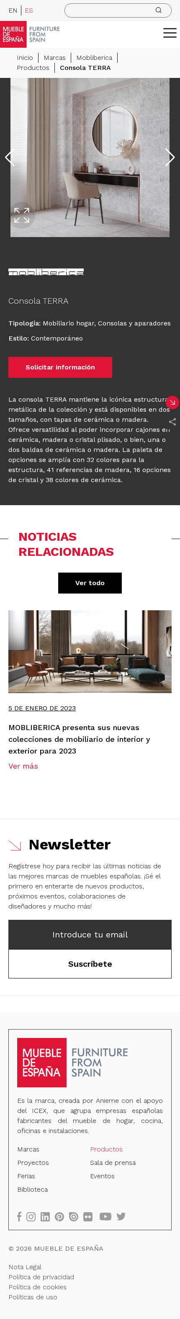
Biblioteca (32, 1189)
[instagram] (33, 1216)
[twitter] (123, 1216)
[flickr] (90, 1216)
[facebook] (21, 1216)
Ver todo (90, 583)
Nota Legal (24, 1267)
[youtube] (108, 1216)
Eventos (102, 1176)
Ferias (26, 1176)
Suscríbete (90, 964)
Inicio (25, 58)
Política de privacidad (41, 1277)
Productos (33, 68)
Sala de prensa (113, 1163)
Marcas (55, 58)
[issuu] (76, 1216)
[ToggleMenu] (170, 33)
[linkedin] (48, 1216)
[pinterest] (62, 1216)
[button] (170, 33)
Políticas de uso (32, 1297)
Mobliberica (94, 58)
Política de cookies (37, 1287)
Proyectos (33, 1163)
